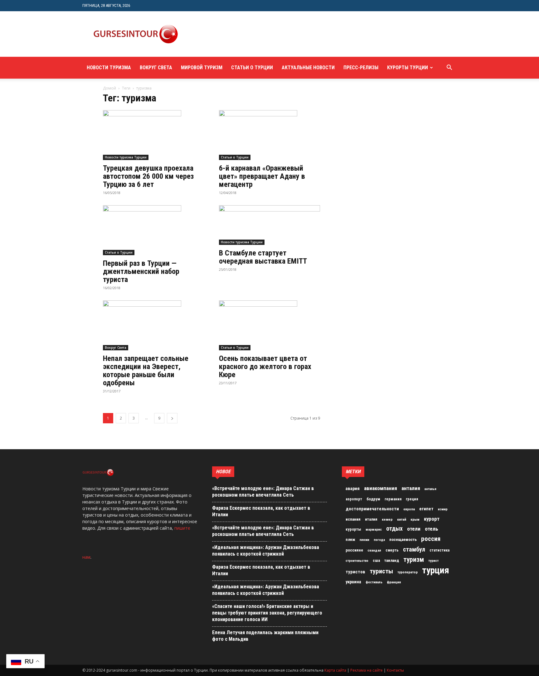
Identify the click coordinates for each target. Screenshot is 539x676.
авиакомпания (380, 488)
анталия (410, 488)
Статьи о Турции (252, 68)
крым (415, 519)
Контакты (395, 670)
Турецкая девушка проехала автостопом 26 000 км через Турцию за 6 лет (148, 176)
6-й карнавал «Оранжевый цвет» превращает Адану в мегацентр (262, 176)
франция (394, 582)
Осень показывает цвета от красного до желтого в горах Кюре (265, 366)
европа (409, 509)
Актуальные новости (308, 68)
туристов (355, 572)
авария (353, 488)
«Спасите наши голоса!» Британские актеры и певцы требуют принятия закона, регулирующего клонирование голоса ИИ (267, 612)
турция (435, 570)
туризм (413, 560)
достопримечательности (372, 509)
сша (376, 560)
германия (393, 499)
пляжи (364, 540)
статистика (439, 550)
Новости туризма (109, 68)
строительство (357, 561)
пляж (350, 539)
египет (426, 509)
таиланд (391, 560)
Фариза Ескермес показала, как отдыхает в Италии (261, 511)
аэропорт (354, 499)
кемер (387, 519)
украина (353, 582)
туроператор (407, 572)
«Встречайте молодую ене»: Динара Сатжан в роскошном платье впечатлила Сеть (263, 491)
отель (431, 529)
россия (430, 539)
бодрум (373, 499)
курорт (431, 519)
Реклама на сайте (366, 670)
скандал (374, 550)
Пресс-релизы (360, 68)
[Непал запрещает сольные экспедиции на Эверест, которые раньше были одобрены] (153, 325)
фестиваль (374, 582)
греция (412, 499)
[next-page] (172, 418)
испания (353, 519)
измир (443, 509)
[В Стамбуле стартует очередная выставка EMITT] (269, 225)
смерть (392, 550)
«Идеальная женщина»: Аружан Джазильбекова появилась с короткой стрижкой (265, 550)
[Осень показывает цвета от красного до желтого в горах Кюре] (269, 325)
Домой (109, 88)
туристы (381, 571)
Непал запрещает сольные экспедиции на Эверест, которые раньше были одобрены (145, 370)
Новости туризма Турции (126, 157)
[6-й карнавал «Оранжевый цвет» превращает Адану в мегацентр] (269, 135)
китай (401, 519)
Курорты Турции (407, 68)
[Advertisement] (301, 34)
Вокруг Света (156, 68)
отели (413, 529)
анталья (430, 489)
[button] (449, 68)
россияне (354, 550)
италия (371, 519)
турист (433, 561)
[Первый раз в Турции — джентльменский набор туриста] (153, 230)
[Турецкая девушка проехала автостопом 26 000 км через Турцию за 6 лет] (153, 135)
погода (379, 540)
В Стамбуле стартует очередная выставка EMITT (263, 257)
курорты (353, 529)
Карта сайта (335, 670)
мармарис (374, 529)
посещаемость (403, 539)
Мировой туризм (201, 68)
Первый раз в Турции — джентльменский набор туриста (141, 271)
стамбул (414, 549)
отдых (394, 529)
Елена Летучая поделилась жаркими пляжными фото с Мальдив (265, 636)
